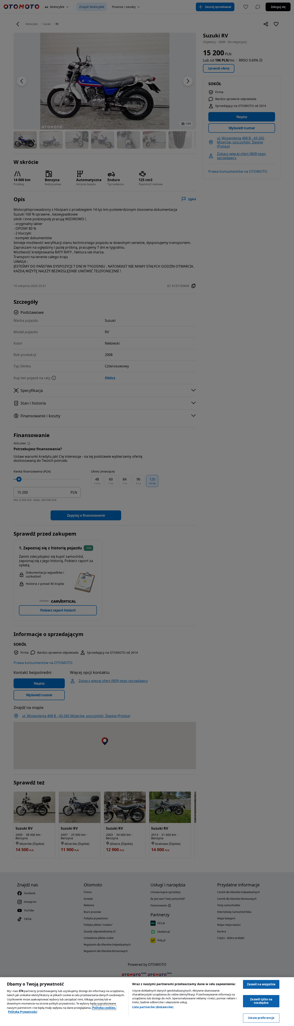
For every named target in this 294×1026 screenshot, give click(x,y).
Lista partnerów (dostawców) (152, 1007)
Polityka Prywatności (22, 1012)
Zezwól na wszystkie (261, 984)
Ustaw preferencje (261, 1018)
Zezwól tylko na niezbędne (261, 1001)
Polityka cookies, (104, 1008)
